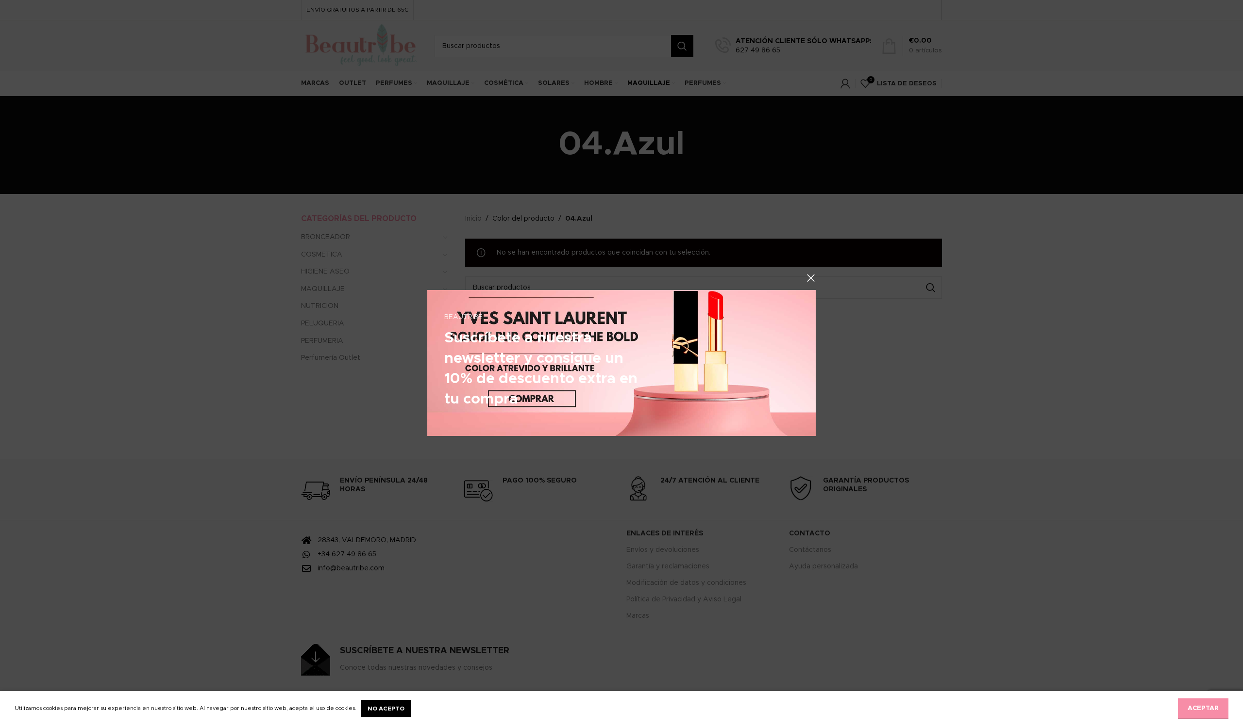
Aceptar (1203, 708)
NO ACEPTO (386, 708)
